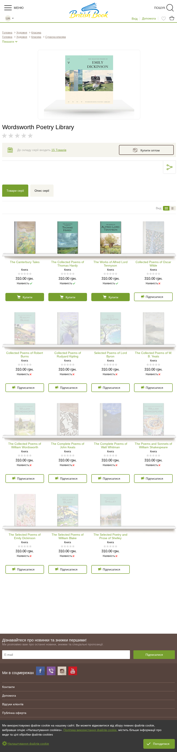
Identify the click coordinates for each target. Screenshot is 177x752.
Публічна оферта (14, 713)
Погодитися (161, 744)
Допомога (149, 18)
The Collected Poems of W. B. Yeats (153, 354)
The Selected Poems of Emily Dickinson (25, 536)
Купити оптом (150, 150)
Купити (27, 297)
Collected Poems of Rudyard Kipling (67, 354)
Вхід (134, 18)
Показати (8, 41)
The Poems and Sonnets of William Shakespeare (153, 445)
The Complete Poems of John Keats (67, 445)
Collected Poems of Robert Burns (24, 354)
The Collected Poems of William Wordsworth (24, 445)
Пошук (159, 8)
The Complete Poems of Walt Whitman (110, 445)
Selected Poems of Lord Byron (110, 354)
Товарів (58, 150)
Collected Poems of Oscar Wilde (153, 263)
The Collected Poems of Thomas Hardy (67, 263)
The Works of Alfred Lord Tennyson (110, 263)
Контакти (8, 687)
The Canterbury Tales (25, 262)
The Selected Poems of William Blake (68, 536)
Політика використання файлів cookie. (90, 730)
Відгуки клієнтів (12, 704)
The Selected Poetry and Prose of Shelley (110, 536)
